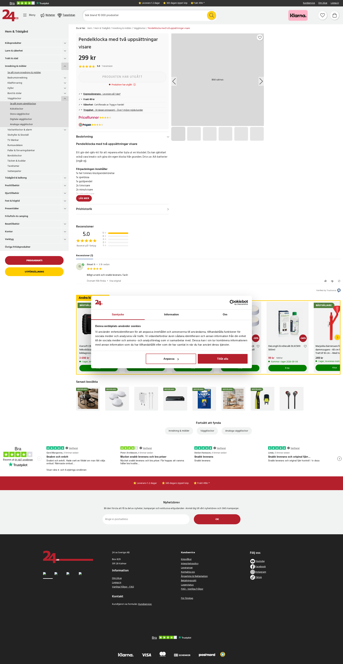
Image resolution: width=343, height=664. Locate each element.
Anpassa (168, 358)
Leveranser (187, 568)
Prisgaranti (34, 260)
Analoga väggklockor (21, 124)
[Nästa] (337, 337)
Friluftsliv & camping (16, 216)
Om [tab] (225, 314)
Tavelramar (13, 166)
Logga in (335, 3)
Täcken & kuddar (17, 161)
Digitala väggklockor (21, 119)
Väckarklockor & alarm (20, 130)
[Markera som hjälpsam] (326, 281)
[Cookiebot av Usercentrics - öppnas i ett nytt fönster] (232, 302)
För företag (187, 598)
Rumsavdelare (15, 145)
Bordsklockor (15, 156)
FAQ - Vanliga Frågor (192, 589)
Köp (287, 368)
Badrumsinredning (17, 78)
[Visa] (168, 209)
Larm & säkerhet (14, 51)
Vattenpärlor (14, 171)
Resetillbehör (12, 224)
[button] (222, 654)
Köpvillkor (186, 559)
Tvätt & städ (11, 58)
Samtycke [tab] (118, 314)
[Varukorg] (334, 15)
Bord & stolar (15, 93)
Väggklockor (14, 98)
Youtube (260, 561)
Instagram (260, 572)
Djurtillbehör (12, 193)
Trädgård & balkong (16, 178)
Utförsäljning (34, 272)
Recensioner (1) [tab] (84, 256)
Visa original (115, 281)
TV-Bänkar (13, 140)
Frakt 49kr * (199, 3)
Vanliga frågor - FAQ (123, 587)
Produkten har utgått (122, 77)
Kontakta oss (188, 572)
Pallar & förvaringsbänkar (21, 150)
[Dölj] (168, 137)
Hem (89, 28)
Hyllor (11, 88)
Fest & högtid (12, 201)
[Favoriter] (322, 15)
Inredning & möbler (15, 66)
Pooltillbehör (12, 186)
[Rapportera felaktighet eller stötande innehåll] (339, 281)
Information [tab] (171, 314)
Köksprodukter (13, 43)
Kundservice (309, 3)
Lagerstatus (187, 585)
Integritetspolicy (189, 564)
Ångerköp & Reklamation (194, 576)
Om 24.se (322, 3)
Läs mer (84, 198)
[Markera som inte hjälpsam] (332, 281)
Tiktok (258, 577)
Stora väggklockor (20, 114)
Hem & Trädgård (16, 31)
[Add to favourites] (260, 37)
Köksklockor (16, 109)
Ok (217, 519)
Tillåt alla (222, 358)
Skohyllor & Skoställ (18, 135)
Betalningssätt (188, 581)
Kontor (9, 232)
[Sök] (211, 15)
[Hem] (10, 15)
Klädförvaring (15, 83)
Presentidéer (12, 209)
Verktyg (9, 239)
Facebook (260, 567)
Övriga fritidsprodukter (17, 247)
